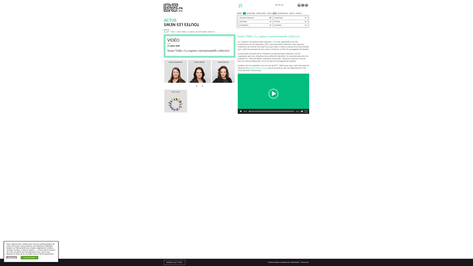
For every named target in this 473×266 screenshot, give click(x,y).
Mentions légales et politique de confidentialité (283, 262)
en (279, 5)
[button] (273, 94)
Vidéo (173, 32)
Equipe (269, 13)
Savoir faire (251, 13)
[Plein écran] (306, 111)
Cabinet (239, 13)
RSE (244, 13)
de (282, 5)
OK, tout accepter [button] (29, 257)
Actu (274, 13)
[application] (273, 94)
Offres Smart (261, 13)
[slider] (271, 111)
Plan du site (305, 262)
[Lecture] (241, 111)
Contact (299, 13)
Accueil (166, 32)
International (282, 13)
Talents (292, 13)
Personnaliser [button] (11, 257)
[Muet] (302, 111)
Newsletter (174, 262)
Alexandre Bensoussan (257, 68)
